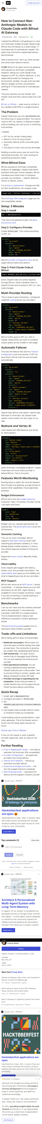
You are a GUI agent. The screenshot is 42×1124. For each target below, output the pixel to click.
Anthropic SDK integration (16, 198)
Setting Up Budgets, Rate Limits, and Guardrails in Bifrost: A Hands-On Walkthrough (20, 980)
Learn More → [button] (8, 832)
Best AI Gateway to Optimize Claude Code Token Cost (20, 1001)
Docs (15, 730)
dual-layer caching (17, 541)
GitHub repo (6, 730)
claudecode (7, 37)
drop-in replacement (15, 185)
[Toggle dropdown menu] (39, 781)
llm (15, 37)
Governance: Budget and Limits (17, 766)
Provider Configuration (13, 755)
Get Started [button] (8, 1120)
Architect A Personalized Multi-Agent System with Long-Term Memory (18, 903)
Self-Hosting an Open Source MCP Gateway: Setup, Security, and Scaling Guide (18, 990)
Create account (34, 3)
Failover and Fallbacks (13, 761)
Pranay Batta (12, 8)
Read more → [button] (8, 930)
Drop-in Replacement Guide (16, 750)
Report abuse (28, 867)
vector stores (16, 556)
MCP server (27, 584)
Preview (20, 855)
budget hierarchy (27, 499)
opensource (24, 37)
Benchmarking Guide (13, 772)
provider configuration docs (20, 260)
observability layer (9, 573)
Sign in (13, 863)
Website (22, 730)
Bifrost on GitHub (8, 104)
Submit (9, 855)
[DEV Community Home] (8, 3)
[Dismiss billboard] (39, 1079)
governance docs (24, 527)
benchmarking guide (14, 626)
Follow (21, 949)
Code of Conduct (15, 867)
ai (31, 37)
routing (13, 300)
